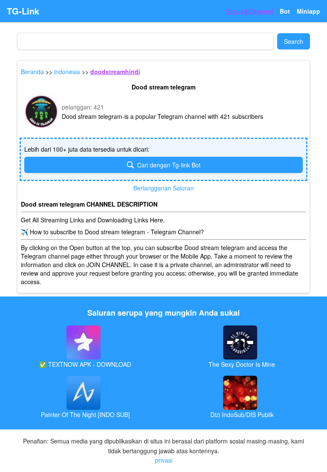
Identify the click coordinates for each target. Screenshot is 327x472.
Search (293, 41)
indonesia (67, 71)
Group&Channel (249, 11)
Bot (285, 11)
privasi (163, 460)
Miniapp (308, 11)
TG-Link (23, 11)
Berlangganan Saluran (163, 188)
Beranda (32, 71)
